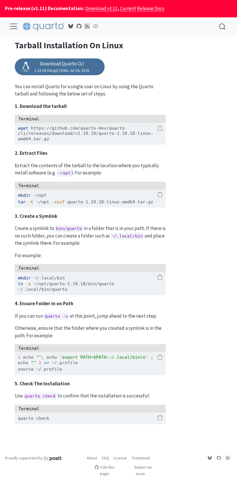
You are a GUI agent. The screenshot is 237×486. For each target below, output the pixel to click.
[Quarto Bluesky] (71, 26)
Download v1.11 (101, 8)
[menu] (13, 26)
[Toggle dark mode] (95, 26)
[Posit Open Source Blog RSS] (87, 26)
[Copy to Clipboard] (160, 128)
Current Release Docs (142, 8)
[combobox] (222, 26)
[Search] (222, 26)
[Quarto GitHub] (79, 26)
